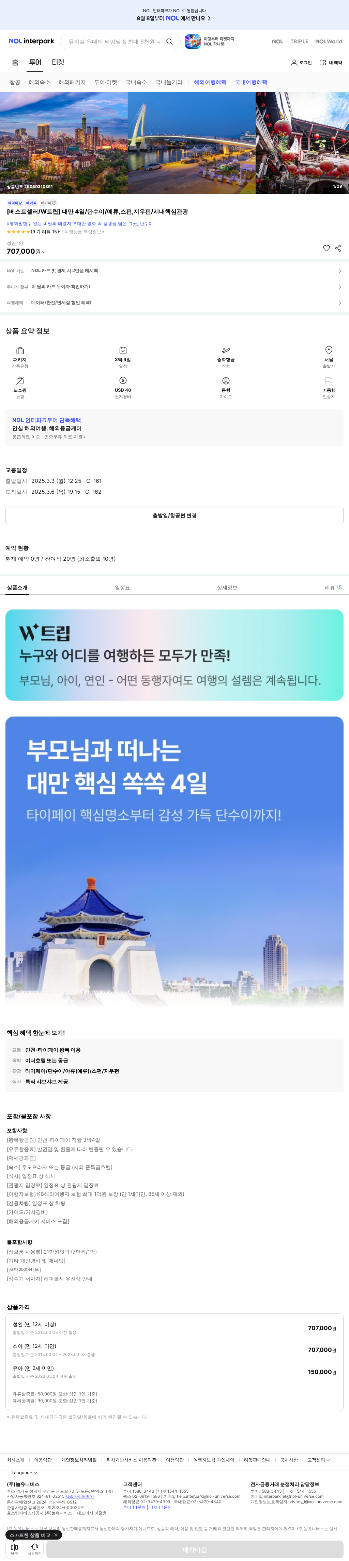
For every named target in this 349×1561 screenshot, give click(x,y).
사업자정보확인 (79, 1496)
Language (22, 1472)
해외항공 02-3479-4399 (146, 1501)
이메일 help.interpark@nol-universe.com (202, 1496)
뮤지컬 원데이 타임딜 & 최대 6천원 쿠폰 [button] (114, 41)
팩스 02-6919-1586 (141, 1496)
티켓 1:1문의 (160, 1507)
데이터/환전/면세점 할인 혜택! (61, 302)
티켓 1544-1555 (173, 1491)
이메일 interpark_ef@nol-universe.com (287, 1496)
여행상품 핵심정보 (82, 231)
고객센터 (316, 1459)
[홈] (15, 62)
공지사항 (289, 1459)
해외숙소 (39, 82)
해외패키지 (72, 82)
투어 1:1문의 (134, 1507)
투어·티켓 (105, 82)
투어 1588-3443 (138, 1491)
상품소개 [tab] (17, 587)
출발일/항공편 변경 (175, 515)
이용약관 (43, 1459)
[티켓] (58, 62)
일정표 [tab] (122, 587)
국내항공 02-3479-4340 (198, 1501)
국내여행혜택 (251, 82)
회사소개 (16, 1459)
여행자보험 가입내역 (213, 1459)
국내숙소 (136, 82)
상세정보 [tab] (227, 587)
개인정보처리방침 (79, 1459)
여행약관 (175, 1459)
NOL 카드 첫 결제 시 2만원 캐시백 (64, 270)
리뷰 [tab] (333, 587)
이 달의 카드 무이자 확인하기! (60, 286)
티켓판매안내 (257, 1459)
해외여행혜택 (210, 82)
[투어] (35, 62)
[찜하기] (326, 248)
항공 (15, 82)
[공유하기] (338, 248)
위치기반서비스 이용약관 (131, 1459)
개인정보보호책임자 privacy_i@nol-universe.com (296, 1501)
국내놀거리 (169, 82)
